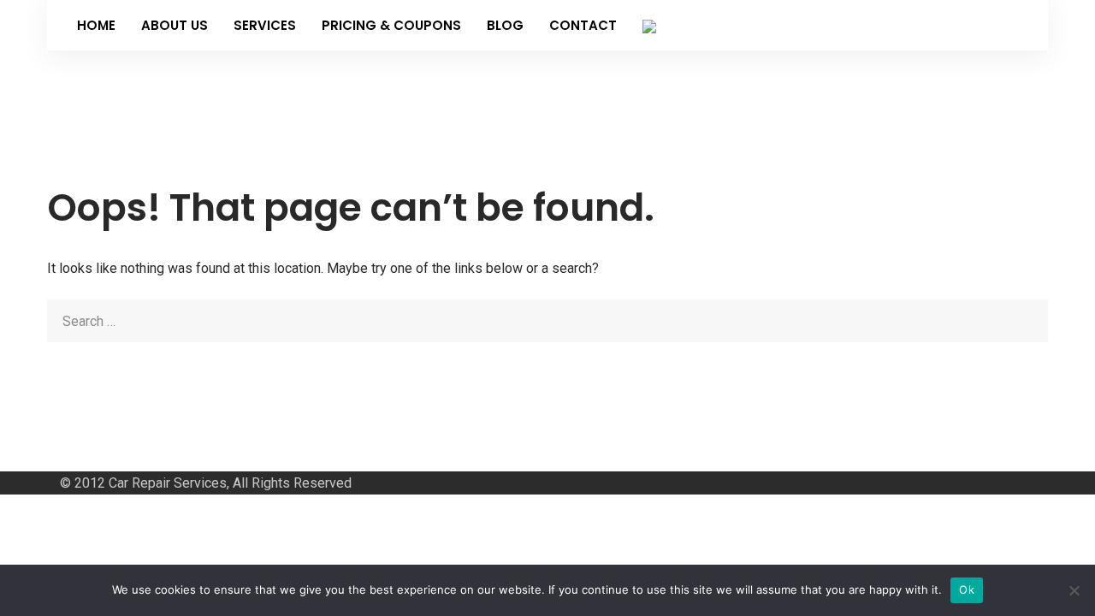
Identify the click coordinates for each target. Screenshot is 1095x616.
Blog (505, 25)
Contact (583, 25)
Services (265, 25)
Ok (966, 589)
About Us (174, 25)
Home (96, 25)
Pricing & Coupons (391, 25)
